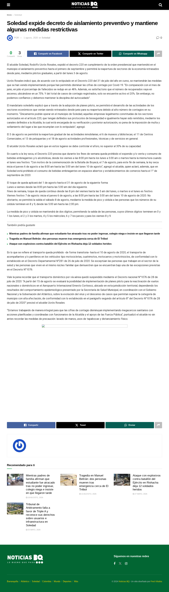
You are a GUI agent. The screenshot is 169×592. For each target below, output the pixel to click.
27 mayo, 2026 (140, 494)
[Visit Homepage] (84, 5)
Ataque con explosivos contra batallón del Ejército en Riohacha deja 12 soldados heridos (60, 243)
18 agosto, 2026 (35, 497)
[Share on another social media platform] (158, 54)
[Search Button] (160, 5)
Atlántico (25, 581)
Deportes (67, 581)
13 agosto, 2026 (88, 494)
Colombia (46, 581)
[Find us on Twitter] (120, 564)
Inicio (9, 15)
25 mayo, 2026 (33, 530)
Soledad (18, 15)
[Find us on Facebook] (114, 564)
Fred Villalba (156, 581)
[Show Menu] (8, 5)
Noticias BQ (124, 581)
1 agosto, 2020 (31, 37)
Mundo (57, 581)
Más (76, 581)
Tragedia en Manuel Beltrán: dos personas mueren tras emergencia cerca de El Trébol (58, 238)
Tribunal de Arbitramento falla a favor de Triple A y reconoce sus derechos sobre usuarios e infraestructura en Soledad (40, 515)
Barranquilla (12, 581)
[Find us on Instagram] (126, 564)
